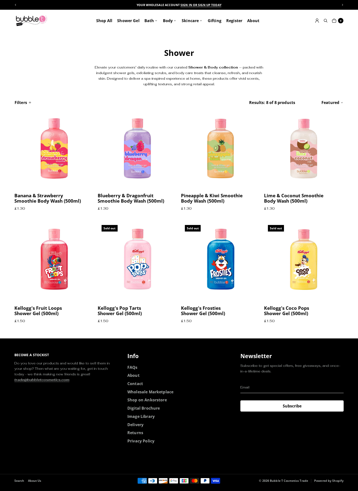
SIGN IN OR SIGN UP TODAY (200, 5)
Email (244, 387)
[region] (179, 5)
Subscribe (292, 406)
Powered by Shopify (329, 481)
